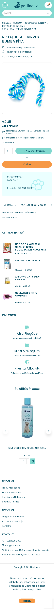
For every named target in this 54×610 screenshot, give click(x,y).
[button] (5, 5)
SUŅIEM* (17, 22)
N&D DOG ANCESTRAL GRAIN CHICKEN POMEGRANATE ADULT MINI (30, 247)
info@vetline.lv (12, 545)
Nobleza (27, 56)
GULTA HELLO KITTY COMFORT (26, 294)
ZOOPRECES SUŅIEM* (35, 22)
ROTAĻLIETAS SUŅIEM (12, 25)
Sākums (6, 22)
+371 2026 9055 (24, 188)
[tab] (10, 205)
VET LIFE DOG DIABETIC (28, 260)
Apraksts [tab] (10, 205)
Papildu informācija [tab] (33, 205)
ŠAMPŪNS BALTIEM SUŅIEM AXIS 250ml (27, 447)
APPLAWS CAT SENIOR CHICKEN (27, 278)
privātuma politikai (30, 589)
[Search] (48, 13)
